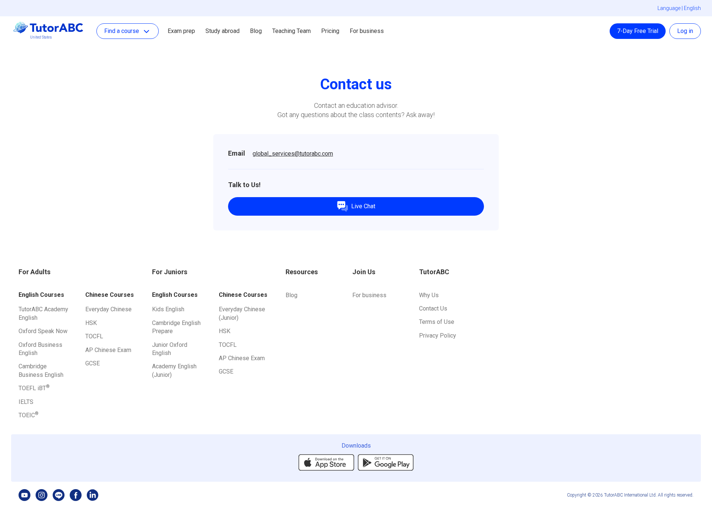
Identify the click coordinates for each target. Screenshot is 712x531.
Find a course (121, 30)
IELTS (26, 401)
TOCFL (94, 336)
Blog (291, 295)
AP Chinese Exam (108, 350)
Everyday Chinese (108, 309)
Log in (685, 30)
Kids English (168, 309)
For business (367, 30)
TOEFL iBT (34, 388)
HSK (91, 322)
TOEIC (29, 415)
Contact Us (433, 308)
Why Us (429, 295)
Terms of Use (436, 321)
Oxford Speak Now (43, 331)
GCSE (92, 363)
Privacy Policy (437, 335)
